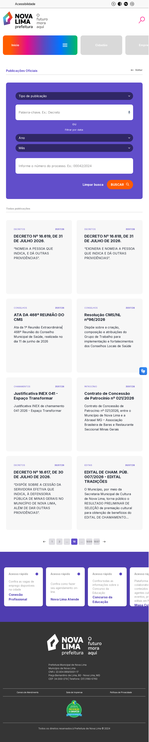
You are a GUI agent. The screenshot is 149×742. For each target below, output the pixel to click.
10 (74, 541)
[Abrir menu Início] (65, 45)
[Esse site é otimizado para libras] (126, 4)
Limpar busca (93, 185)
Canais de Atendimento (27, 692)
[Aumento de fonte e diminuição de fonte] (113, 4)
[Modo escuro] (120, 4)
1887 (97, 541)
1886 (89, 541)
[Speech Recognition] (129, 112)
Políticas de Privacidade (121, 692)
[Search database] (44, 542)
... (67, 541)
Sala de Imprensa (74, 692)
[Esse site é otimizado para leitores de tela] (132, 4)
